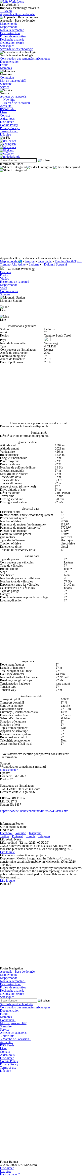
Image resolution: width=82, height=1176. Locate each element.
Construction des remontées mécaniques (26, 58)
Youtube (20, 833)
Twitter (4, 836)
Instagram (35, 833)
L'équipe (5, 134)
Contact (5, 115)
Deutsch (11, 140)
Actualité (6, 106)
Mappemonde (9, 23)
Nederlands (13, 156)
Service (4, 87)
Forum (5, 64)
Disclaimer (7, 121)
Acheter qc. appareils (14, 1032)
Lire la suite (7, 852)
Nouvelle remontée (12, 30)
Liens (3, 112)
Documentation (10, 61)
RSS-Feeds (8, 109)
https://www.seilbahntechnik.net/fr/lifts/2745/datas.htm (34, 811)
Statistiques (8, 45)
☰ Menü (6, 11)
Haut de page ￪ (10, 1174)
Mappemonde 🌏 (11, 261)
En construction (10, 33)
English (11, 144)
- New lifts (8, 99)
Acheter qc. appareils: (13, 96)
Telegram (44, 836)
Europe (29, 261)
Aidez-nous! (8, 118)
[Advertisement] (41, 216)
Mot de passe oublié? (13, 80)
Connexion (8, 77)
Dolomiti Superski (55, 264)
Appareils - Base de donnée (17, 14)
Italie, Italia (45, 261)
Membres (6, 68)
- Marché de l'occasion (15, 102)
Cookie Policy (9, 125)
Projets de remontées (13, 36)
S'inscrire (6, 83)
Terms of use (9, 131)
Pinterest (17, 836)
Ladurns (34, 264)
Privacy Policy (10, 128)
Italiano (9, 150)
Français (10, 147)
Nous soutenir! (9, 769)
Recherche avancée (13, 39)
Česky (10, 153)
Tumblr (30, 836)
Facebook (6, 833)
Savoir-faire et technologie (16, 49)
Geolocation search (13, 42)
